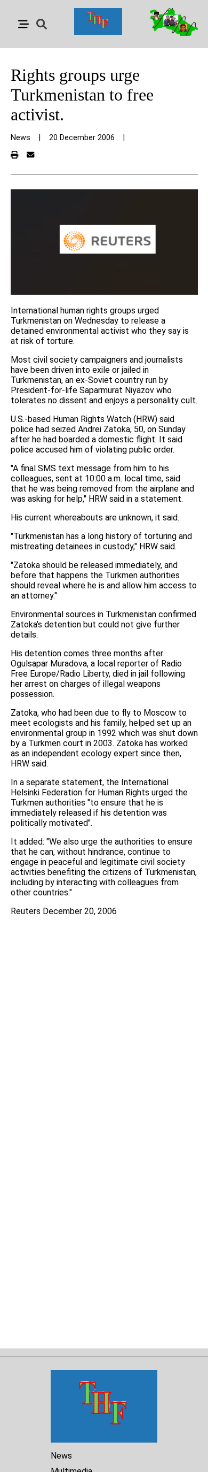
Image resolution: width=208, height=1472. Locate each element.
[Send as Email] (30, 155)
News (61, 1456)
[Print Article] (14, 155)
